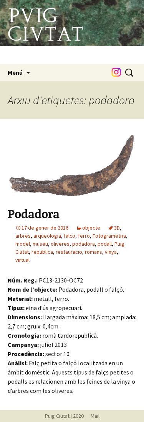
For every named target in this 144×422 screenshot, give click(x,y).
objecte (91, 227)
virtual (22, 259)
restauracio (69, 251)
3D (117, 227)
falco (69, 235)
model (22, 243)
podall (105, 243)
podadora (83, 243)
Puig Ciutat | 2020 (64, 415)
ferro (84, 235)
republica (42, 251)
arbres (23, 235)
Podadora (34, 214)
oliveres (60, 243)
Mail (92, 415)
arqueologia (47, 235)
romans (93, 251)
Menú (15, 72)
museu (40, 243)
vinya (111, 251)
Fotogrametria (109, 235)
